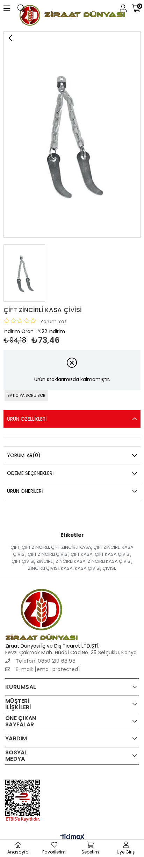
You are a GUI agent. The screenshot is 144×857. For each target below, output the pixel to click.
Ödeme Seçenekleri (30, 473)
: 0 (28, 660)
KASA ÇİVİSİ (87, 568)
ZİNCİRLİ (44, 561)
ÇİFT (15, 547)
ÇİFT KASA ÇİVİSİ (112, 554)
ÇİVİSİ (108, 568)
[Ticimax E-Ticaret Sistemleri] (72, 837)
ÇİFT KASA (82, 554)
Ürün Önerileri (25, 491)
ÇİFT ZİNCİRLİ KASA (71, 547)
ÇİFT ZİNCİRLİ (35, 547)
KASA (67, 568)
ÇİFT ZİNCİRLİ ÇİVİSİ (48, 554)
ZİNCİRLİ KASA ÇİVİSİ (109, 561)
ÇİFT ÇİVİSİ (23, 561)
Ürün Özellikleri (26, 418)
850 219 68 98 (58, 660)
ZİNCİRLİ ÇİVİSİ (43, 568)
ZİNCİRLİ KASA (71, 561)
